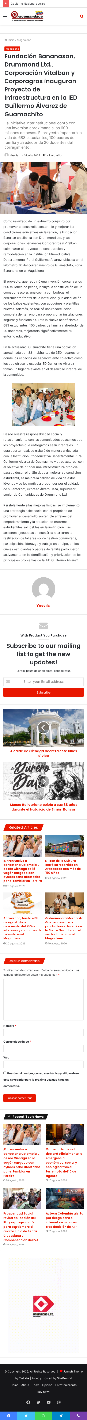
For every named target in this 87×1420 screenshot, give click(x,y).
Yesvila (14, 155)
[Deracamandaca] (27, 16)
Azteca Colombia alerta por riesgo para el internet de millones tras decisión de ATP (64, 1220)
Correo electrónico (17, 1041)
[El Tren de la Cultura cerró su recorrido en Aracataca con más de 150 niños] (64, 846)
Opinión (47, 1385)
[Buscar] (82, 18)
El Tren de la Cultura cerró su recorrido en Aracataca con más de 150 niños (63, 867)
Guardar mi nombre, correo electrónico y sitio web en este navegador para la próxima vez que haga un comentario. (41, 1080)
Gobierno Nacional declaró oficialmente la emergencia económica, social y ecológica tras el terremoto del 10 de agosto (64, 1162)
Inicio (11, 40)
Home (14, 1385)
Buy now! (43, 1391)
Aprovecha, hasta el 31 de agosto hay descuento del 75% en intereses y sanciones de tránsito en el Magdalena (22, 928)
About (25, 1385)
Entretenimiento (66, 1385)
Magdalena (24, 40)
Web (6, 1057)
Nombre (9, 1025)
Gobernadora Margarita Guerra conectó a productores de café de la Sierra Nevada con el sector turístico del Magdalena (64, 928)
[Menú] (5, 18)
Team (35, 1385)
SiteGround (64, 1378)
